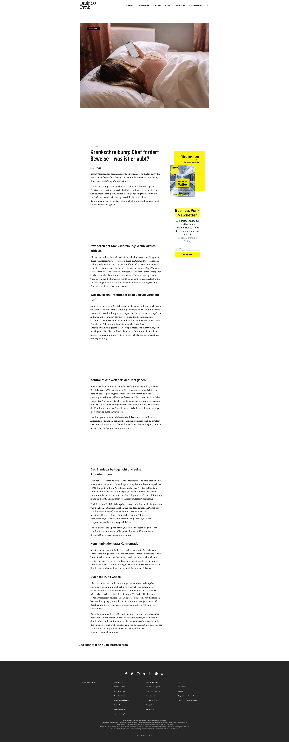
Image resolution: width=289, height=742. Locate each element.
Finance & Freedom (153, 691)
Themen (130, 5)
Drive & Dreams (119, 696)
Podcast (157, 5)
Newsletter (144, 5)
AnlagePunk (150, 705)
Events (168, 5)
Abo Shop (180, 5)
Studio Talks (118, 705)
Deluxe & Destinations (154, 696)
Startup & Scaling (152, 682)
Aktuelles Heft (195, 5)
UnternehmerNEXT (121, 709)
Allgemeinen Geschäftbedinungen (190, 696)
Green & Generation (121, 700)
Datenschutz (182, 682)
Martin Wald (95, 168)
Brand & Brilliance (120, 687)
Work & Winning (93, 28)
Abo (83, 687)
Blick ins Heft (189, 156)
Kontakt (181, 691)
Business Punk (88, 5)
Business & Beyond (153, 687)
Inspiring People (120, 714)
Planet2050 (150, 709)
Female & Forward (152, 700)
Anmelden (187, 255)
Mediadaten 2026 (88, 682)
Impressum (182, 687)
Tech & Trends (119, 682)
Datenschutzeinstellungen (188, 700)
